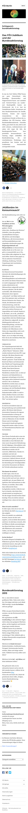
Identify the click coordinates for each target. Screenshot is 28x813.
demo (19, 577)
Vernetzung (12, 200)
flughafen (11, 696)
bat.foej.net (19, 511)
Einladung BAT (15, 561)
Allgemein (17, 575)
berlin (7, 196)
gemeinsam (9, 199)
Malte (3, 575)
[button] (4, 188)
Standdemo (17, 578)
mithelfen (17, 696)
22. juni (17, 692)
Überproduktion (6, 580)
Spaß (7, 200)
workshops (18, 200)
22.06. (21, 692)
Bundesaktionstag (12, 194)
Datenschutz (6, 799)
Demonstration (6, 578)
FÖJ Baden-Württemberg (10, 183)
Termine (12, 692)
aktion (3, 196)
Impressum (5, 803)
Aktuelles (5, 788)
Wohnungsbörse (7, 795)
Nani (3, 691)
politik (3, 200)
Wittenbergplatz (6, 582)
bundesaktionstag (14, 196)
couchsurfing (5, 696)
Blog (12, 672)
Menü (23, 5)
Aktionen (4, 194)
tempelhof (23, 696)
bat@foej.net (13, 548)
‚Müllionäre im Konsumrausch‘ (11, 208)
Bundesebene (20, 194)
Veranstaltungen (7, 792)
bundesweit (14, 197)
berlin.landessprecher (7, 192)
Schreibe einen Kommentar (11, 697)
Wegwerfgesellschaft (16, 580)
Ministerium (15, 199)
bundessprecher (6, 197)
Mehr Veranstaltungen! (9, 746)
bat (7, 577)
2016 (22, 575)
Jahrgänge (5, 784)
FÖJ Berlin (7, 6)
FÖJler (12, 578)
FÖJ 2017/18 (20, 197)
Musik (20, 199)
